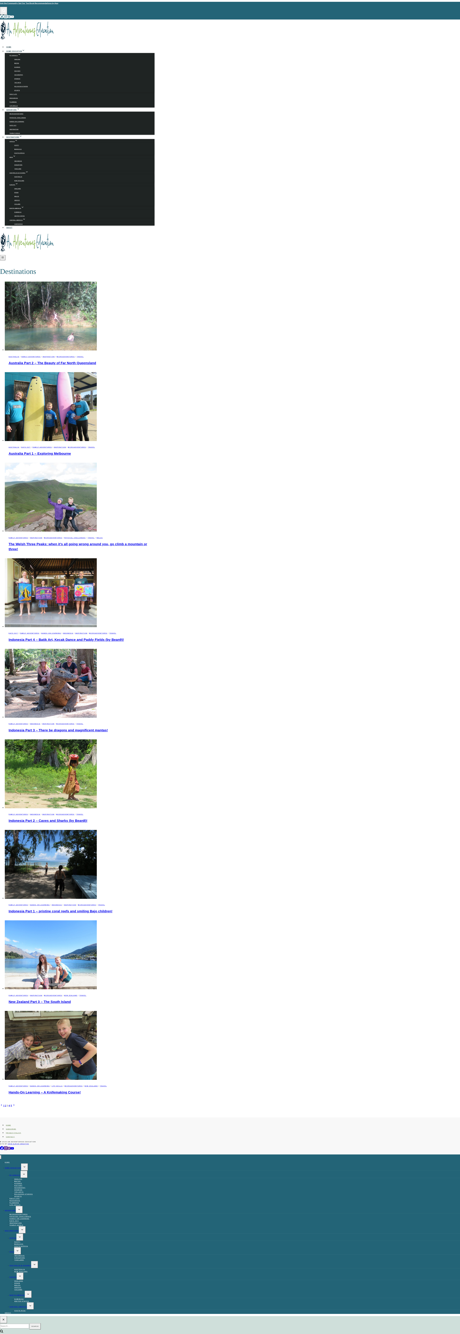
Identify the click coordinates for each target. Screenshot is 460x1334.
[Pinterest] (9, 18)
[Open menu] (2, 257)
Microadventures (16, 113)
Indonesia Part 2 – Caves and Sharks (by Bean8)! (48, 821)
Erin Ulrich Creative (18, 1144)
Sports (17, 90)
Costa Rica (18, 224)
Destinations (12, 1230)
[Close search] (3, 1319)
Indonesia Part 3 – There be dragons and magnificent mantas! (58, 730)
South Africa (19, 153)
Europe (13, 1277)
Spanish (17, 78)
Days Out (13, 125)
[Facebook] (2, 18)
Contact (10, 1137)
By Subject (15, 1175)
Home (8, 47)
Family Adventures (31, 356)
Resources (14, 98)
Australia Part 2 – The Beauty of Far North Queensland (52, 363)
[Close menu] (0, 1157)
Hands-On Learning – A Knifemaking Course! (45, 1092)
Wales (16, 196)
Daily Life (13, 94)
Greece (17, 200)
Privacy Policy (13, 1133)
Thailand (17, 168)
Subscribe (11, 1129)
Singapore (18, 165)
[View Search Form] (3, 11)
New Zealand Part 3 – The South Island (40, 1002)
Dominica (17, 212)
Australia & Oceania (20, 1265)
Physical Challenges (18, 117)
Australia (18, 176)
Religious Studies (21, 86)
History (17, 71)
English (17, 59)
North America (17, 1295)
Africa (13, 1238)
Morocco (18, 149)
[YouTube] (12, 18)
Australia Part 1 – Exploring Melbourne (40, 453)
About (9, 228)
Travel (80, 356)
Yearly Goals (15, 133)
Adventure (10, 1210)
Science (17, 67)
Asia (12, 1251)
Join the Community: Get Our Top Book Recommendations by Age (29, 3)
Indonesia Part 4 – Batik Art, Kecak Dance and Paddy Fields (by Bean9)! (66, 640)
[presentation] (80, 317)
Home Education (13, 1168)
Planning (13, 102)
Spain (16, 192)
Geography (18, 74)
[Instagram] (6, 18)
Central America (18, 1306)
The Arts (17, 82)
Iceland (17, 204)
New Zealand (19, 180)
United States (19, 216)
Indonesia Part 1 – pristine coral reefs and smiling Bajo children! (60, 911)
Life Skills (14, 105)
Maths (16, 63)
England (17, 188)
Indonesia (18, 161)
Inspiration (14, 129)
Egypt (16, 145)
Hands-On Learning (17, 121)
